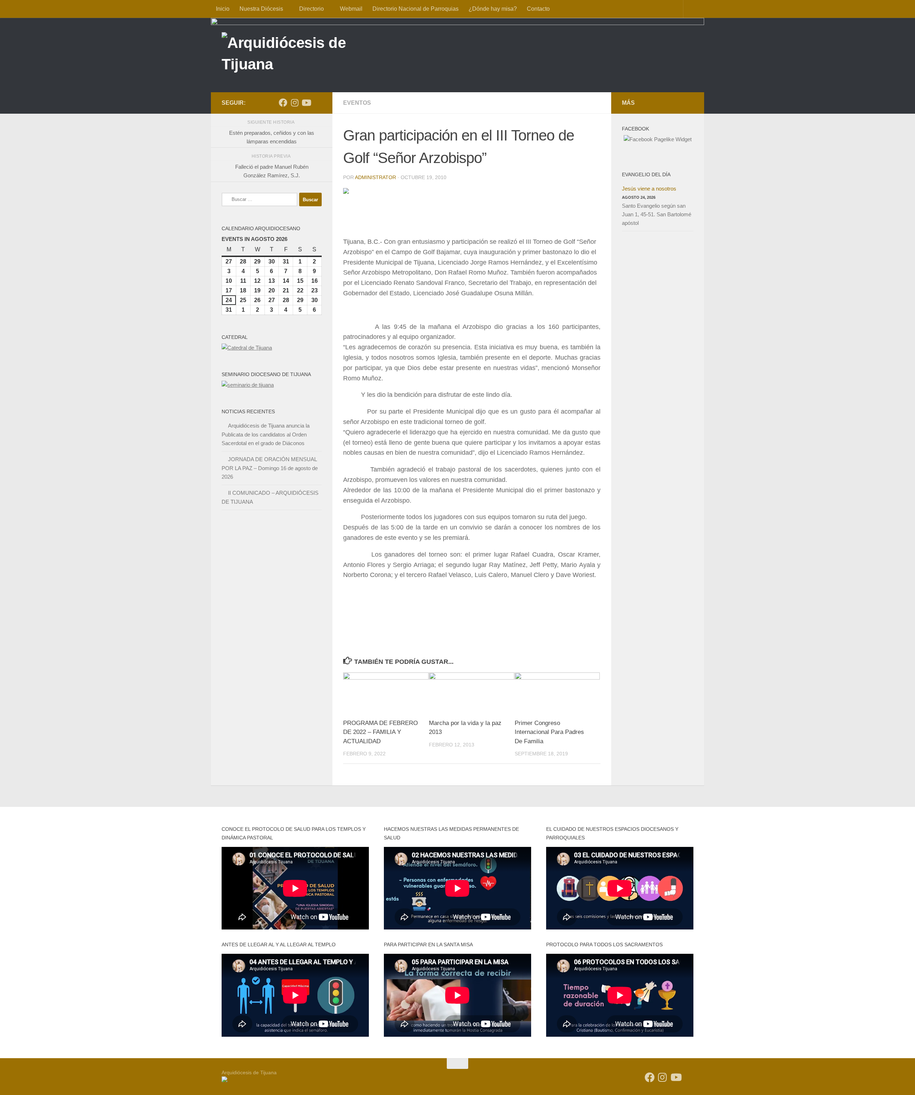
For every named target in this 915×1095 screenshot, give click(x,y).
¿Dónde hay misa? (493, 9)
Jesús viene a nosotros (649, 189)
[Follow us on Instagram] (294, 102)
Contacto (538, 9)
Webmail (351, 9)
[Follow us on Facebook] (283, 102)
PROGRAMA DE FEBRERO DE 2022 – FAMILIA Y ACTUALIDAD (380, 732)
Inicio (222, 9)
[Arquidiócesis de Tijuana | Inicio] (299, 54)
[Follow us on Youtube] (306, 102)
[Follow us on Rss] (317, 103)
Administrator (375, 177)
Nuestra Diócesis (261, 9)
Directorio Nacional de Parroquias (415, 9)
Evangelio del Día (646, 174)
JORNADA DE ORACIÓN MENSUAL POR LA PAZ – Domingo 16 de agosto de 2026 (270, 468)
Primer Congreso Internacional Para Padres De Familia (549, 732)
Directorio (311, 9)
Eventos (357, 103)
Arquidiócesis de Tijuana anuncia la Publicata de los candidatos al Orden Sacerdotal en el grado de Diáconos (266, 434)
